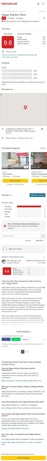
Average (7, 211)
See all (43, 148)
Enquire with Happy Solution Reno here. (15, 428)
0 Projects (19, 18)
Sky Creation (8, 174)
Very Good (8, 209)
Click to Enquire (15, 181)
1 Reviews (10, 18)
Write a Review (38, 195)
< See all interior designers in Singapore (14, 11)
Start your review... (16, 249)
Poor (6, 214)
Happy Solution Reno (16, 257)
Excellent (8, 206)
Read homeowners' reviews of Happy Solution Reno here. (22, 380)
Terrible (7, 216)
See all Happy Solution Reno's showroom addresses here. (22, 408)
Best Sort (39, 240)
